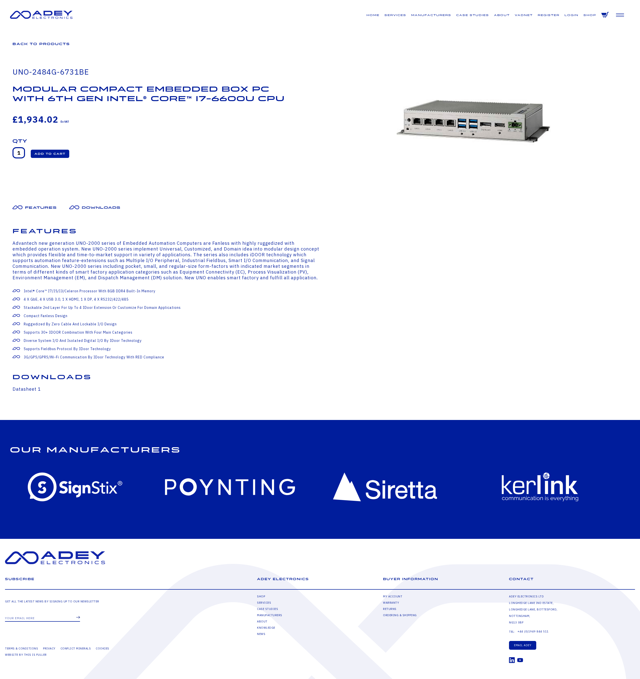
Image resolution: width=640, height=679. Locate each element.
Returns (389, 609)
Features (41, 207)
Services (395, 15)
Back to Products (41, 44)
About (502, 15)
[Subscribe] (78, 617)
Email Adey (522, 645)
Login (571, 15)
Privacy (49, 648)
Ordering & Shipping (400, 615)
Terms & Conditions (21, 648)
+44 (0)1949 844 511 (533, 631)
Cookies (102, 648)
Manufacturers (431, 15)
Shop (590, 15)
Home (373, 15)
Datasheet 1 (26, 389)
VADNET (524, 15)
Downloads (101, 207)
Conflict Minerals (75, 648)
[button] (50, 154)
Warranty (391, 602)
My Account (392, 596)
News (261, 634)
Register (549, 15)
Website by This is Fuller (26, 654)
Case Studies (472, 15)
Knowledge (266, 627)
